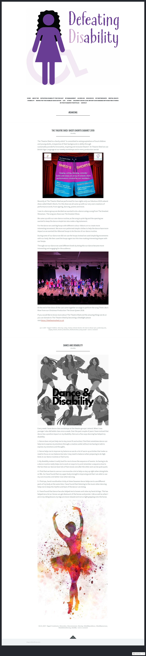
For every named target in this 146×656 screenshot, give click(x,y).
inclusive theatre (77, 328)
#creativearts (55, 626)
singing (50, 329)
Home (29, 98)
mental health (113, 98)
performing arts (101, 328)
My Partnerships (101, 98)
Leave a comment (93, 329)
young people (83, 329)
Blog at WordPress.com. (33, 642)
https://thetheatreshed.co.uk (52, 320)
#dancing (60, 328)
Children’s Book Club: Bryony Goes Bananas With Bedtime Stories (96, 100)
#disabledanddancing (64, 628)
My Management (70, 98)
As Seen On (81, 98)
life (64, 100)
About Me (35, 98)
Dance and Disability (73, 345)
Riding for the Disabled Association (48, 100)
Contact (84, 103)
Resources (90, 98)
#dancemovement (72, 626)
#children (54, 328)
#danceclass (62, 626)
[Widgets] (73, 637)
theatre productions (63, 329)
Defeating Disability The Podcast (52, 98)
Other (69, 100)
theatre (55, 329)
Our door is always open (89, 328)
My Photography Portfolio (69, 103)
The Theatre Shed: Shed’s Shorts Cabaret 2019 (73, 130)
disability (31, 100)
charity (70, 328)
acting (65, 328)
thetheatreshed (74, 329)
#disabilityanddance (89, 626)
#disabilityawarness (101, 626)
